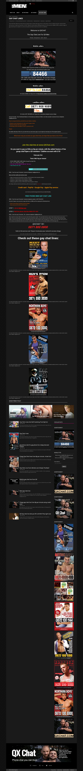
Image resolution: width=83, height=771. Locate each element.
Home (10, 16)
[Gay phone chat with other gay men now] (20, 411)
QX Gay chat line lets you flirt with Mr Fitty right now (35, 514)
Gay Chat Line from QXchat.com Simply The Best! (34, 468)
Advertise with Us (39, 0)
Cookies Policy (28, 0)
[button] (72, 12)
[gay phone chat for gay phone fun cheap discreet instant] (14, 447)
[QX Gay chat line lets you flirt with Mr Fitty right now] (14, 516)
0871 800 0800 (38, 227)
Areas (18, 12)
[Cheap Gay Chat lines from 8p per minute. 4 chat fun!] (14, 463)
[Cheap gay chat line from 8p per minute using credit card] (14, 505)
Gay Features (25, 12)
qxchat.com (39, 183)
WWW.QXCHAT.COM (40, 169)
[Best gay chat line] (14, 492)
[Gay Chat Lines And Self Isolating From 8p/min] (14, 424)
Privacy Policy (22, 0)
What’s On (12, 12)
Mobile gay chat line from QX (28, 479)
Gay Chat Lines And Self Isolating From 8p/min (34, 422)
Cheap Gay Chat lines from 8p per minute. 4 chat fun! (35, 456)
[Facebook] (69, 1)
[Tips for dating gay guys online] (41, 411)
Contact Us (33, 0)
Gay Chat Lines (42, 12)
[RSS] (71, 1)
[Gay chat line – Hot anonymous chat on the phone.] (63, 411)
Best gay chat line (25, 491)
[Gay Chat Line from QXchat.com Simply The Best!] (14, 469)
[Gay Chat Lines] (14, 438)
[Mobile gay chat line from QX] (14, 481)
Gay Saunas (33, 12)
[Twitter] (73, 1)
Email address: (57, 461)
